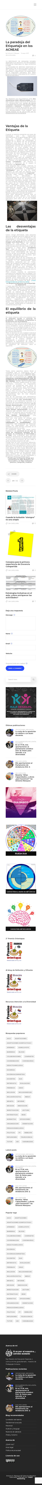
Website (9, 653)
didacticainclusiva (15, 1065)
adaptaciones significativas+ (19, 1043)
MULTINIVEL (19, 743)
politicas (11, 1132)
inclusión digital (14, 1097)
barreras (11, 1052)
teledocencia (26, 1137)
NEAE (23, 1115)
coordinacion (13, 1061)
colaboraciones (14, 1056)
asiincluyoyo (23, 1047)
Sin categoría (11, 55)
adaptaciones (21, 1038)
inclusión (32, 741)
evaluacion (25, 1083)
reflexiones (12, 1137)
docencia (11, 1070)
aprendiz (10, 1047)
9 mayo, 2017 (25, 53)
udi (17, 1141)
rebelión (28, 1132)
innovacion (22, 1106)
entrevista (11, 1083)
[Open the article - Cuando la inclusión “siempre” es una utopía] (13, 505)
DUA (16, 761)
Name (8, 633)
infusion (10, 1106)
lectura (25, 1110)
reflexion (30, 729)
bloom (21, 1052)
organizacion (12, 1123)
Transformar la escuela (14, 1422)
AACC (9, 1038)
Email (8, 643)
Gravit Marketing (25, 1478)
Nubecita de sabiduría (13, 1432)
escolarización (21, 741)
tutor (9, 1141)
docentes (11, 1079)
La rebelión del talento (14, 1419)
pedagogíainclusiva (15, 1128)
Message (9, 615)
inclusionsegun (25, 1092)
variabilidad (28, 1141)
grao (21, 1088)
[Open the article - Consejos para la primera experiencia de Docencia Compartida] (13, 543)
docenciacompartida (16, 1074)
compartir (29, 1056)
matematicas (12, 1115)
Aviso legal (9, 1447)
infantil (10, 1101)
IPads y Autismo (11, 1435)
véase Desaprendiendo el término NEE (21, 281)
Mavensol (9, 1425)
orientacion (27, 1123)
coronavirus (28, 1061)
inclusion (11, 1092)
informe (20, 1101)
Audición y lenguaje (13, 1428)
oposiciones (20, 729)
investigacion (12, 1110)
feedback (11, 1088)
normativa (11, 1119)
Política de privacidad (13, 1450)
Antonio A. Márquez (14, 53)
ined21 (27, 1097)
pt (20, 1132)
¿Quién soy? (10, 1444)
